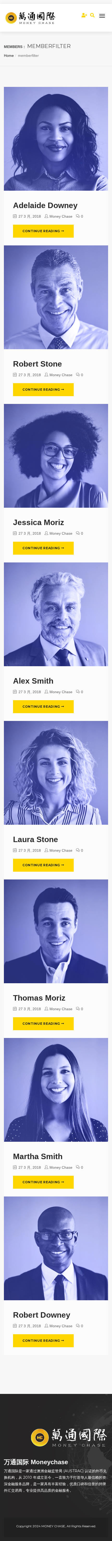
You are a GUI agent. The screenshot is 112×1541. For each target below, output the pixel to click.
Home (9, 55)
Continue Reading (41, 231)
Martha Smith (38, 1156)
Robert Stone (37, 364)
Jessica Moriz (38, 522)
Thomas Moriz (39, 998)
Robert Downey (41, 1315)
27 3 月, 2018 (29, 216)
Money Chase (60, 216)
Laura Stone (35, 839)
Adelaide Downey (45, 205)
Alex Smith (33, 681)
